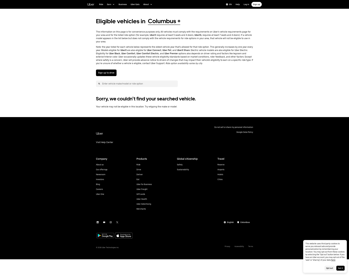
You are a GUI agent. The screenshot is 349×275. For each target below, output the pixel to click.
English (230, 222)
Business (123, 4)
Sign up (256, 4)
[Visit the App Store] (124, 236)
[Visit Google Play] (105, 236)
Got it (340, 268)
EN (230, 4)
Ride (101, 4)
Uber (90, 4)
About (146, 4)
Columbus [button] (162, 21)
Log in (246, 4)
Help (238, 4)
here (333, 260)
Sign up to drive (106, 72)
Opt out (329, 268)
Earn (109, 4)
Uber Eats (135, 4)
